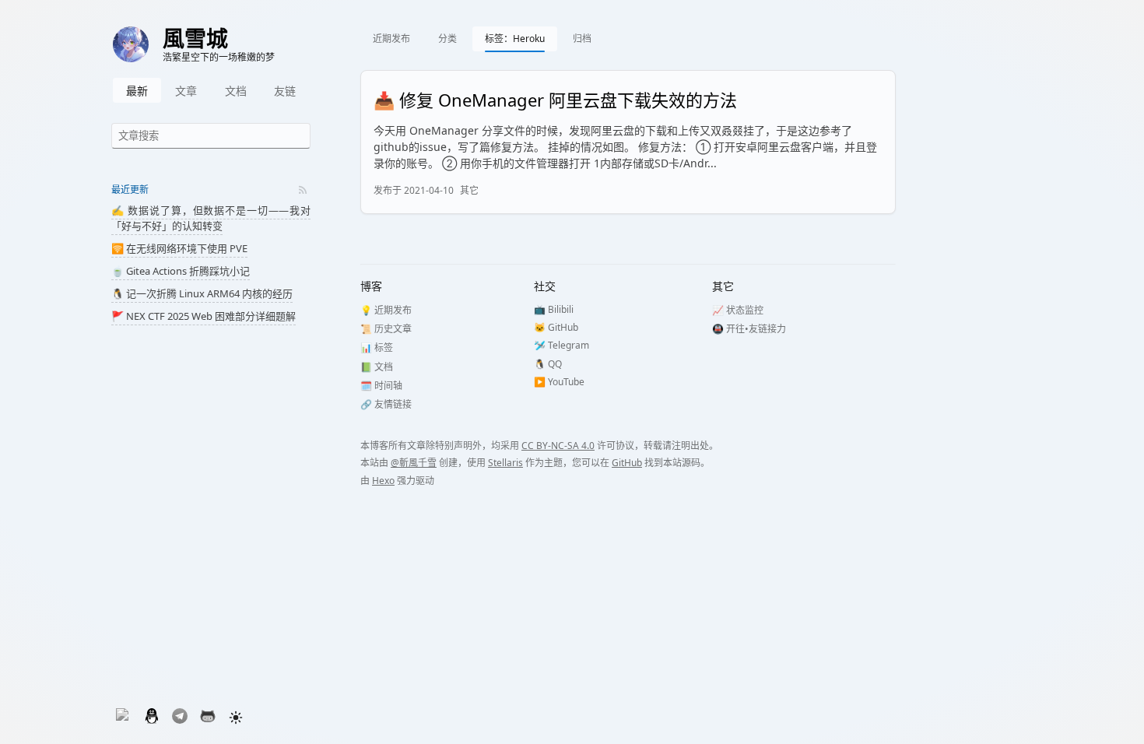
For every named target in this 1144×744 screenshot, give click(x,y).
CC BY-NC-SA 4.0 (558, 445)
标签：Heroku (515, 38)
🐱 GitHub (556, 327)
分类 (447, 38)
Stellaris (505, 462)
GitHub (627, 462)
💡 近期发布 (386, 310)
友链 (285, 90)
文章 (186, 90)
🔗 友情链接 (386, 404)
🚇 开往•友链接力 (749, 328)
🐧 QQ (548, 363)
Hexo (383, 480)
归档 (582, 38)
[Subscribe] (303, 190)
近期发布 (391, 38)
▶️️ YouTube (559, 381)
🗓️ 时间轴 (381, 385)
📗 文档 (376, 367)
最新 (137, 90)
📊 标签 (376, 347)
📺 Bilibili (554, 309)
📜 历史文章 (386, 328)
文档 (236, 90)
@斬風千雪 (414, 462)
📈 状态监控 (737, 310)
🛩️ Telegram (561, 345)
